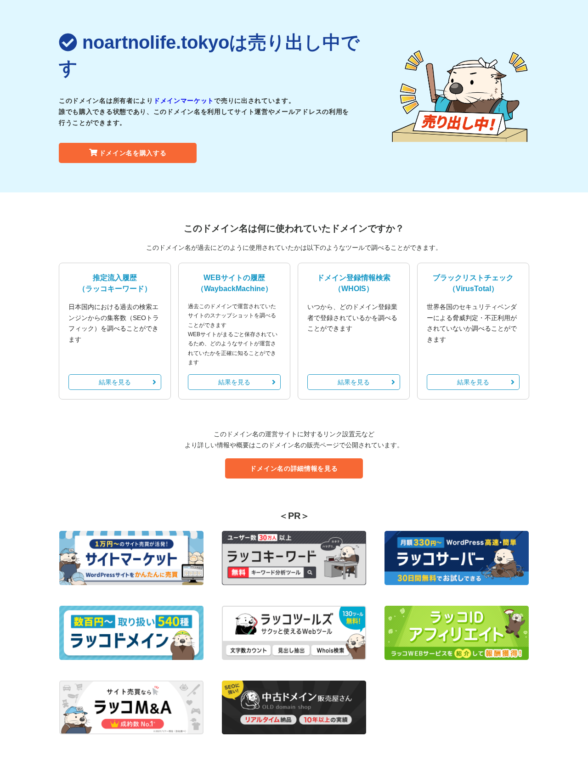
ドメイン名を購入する (133, 153)
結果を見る (115, 382)
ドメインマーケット (183, 100)
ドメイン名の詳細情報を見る (294, 468)
